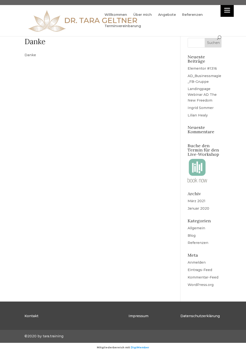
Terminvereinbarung (123, 26)
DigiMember (140, 347)
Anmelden (197, 262)
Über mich (142, 15)
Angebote (167, 15)
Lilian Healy (198, 115)
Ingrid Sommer (201, 108)
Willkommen (116, 15)
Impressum (138, 316)
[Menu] (227, 10)
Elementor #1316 (202, 68)
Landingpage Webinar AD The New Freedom (202, 95)
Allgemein (196, 228)
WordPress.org (201, 285)
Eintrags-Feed (200, 270)
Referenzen (192, 15)
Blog (192, 235)
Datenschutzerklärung (200, 316)
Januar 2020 (198, 208)
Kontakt (31, 316)
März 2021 (196, 201)
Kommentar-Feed (203, 277)
